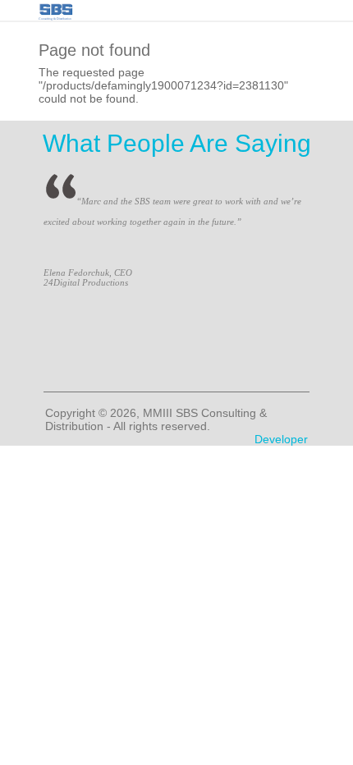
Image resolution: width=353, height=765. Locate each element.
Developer (281, 439)
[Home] (55, 7)
